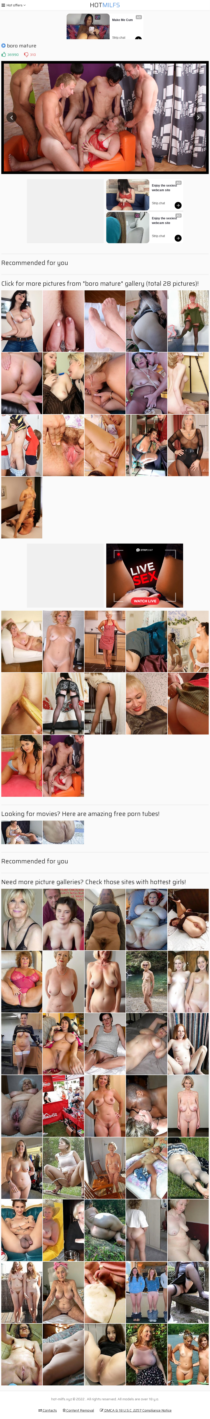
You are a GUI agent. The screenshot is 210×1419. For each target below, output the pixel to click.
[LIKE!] (3, 54)
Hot (105, 5)
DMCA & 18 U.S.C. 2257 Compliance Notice (137, 1410)
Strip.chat (118, 37)
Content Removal (80, 1410)
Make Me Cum (122, 20)
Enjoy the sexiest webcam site (165, 188)
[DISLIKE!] (26, 54)
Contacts (49, 1410)
